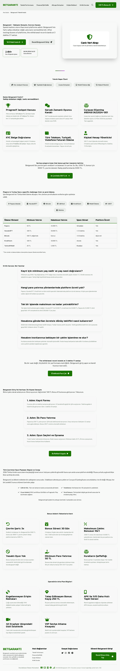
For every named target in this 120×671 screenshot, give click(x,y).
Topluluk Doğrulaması (44, 85)
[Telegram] (72, 653)
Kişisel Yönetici (103, 85)
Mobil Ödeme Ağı (84, 85)
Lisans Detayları (64, 85)
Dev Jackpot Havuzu (21, 85)
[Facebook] (69, 653)
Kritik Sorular (84, 5)
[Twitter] (62, 653)
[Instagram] (66, 653)
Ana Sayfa (6, 12)
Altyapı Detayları (58, 5)
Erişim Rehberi (72, 5)
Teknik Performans (27, 5)
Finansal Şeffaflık (43, 5)
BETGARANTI (10, 5)
